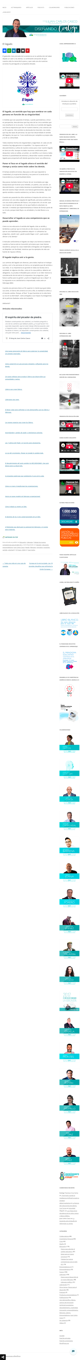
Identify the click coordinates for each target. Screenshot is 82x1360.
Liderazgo (30, 542)
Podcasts (41, 7)
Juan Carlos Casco (19, 547)
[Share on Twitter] (18, 50)
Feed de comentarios (66, 1341)
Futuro (61, 1272)
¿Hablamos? (7, 12)
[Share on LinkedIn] (14, 50)
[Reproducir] (62, 429)
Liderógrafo (63, 1285)
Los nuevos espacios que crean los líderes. (19, 422)
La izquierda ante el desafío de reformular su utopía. (68, 1220)
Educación (23, 542)
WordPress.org (64, 1343)
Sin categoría (63, 1320)
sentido (5, 550)
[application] (69, 425)
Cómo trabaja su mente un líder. (16, 507)
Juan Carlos (31, 550)
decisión (39, 545)
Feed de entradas (64, 1338)
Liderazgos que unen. (12, 400)
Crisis (61, 1241)
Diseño (61, 1244)
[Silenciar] (75, 429)
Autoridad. (72, 1208)
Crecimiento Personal (66, 1239)
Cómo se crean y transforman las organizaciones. (21, 486)
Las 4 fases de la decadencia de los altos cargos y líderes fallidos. (69, 1213)
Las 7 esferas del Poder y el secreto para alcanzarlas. (23, 443)
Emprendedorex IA (65, 1267)
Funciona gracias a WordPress (11, 1356)
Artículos (29, 7)
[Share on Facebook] (5, 50)
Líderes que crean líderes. (13, 389)
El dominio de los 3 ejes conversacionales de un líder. (23, 517)
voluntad (11, 550)
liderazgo (33, 547)
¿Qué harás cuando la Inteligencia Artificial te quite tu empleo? (69, 1198)
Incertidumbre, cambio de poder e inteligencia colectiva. (24, 433)
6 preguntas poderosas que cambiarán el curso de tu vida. (24, 476)
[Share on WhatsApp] (9, 50)
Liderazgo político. (66, 1282)
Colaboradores (54, 7)
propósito (46, 547)
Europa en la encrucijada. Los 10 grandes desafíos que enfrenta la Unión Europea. (41, 566)
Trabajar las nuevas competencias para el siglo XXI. (69, 1261)
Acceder (61, 1336)
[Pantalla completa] (78, 429)
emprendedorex (8, 547)
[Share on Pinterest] (28, 50)
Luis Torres (62, 1208)
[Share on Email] (23, 50)
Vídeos (61, 1323)
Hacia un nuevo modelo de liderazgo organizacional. (22, 496)
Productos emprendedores (68, 1295)
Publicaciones (69, 7)
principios (40, 547)
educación (45, 545)
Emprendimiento (64, 1269)
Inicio (4, 7)
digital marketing (64, 1203)
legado (27, 547)
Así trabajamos (16, 7)
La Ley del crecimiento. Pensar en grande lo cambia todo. (24, 453)
